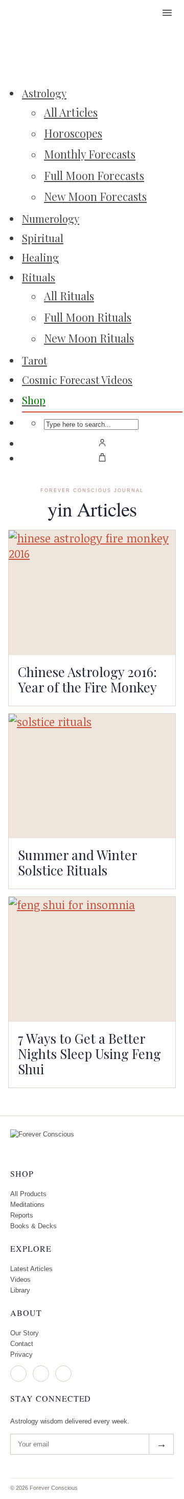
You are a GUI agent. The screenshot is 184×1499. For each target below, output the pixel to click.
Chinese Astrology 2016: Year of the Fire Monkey (87, 679)
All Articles (71, 112)
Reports (21, 1215)
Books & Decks (33, 1226)
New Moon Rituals (89, 338)
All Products (28, 1194)
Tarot (34, 360)
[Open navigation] (167, 12)
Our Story (24, 1333)
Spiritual (42, 238)
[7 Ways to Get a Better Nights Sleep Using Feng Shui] (92, 959)
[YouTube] (63, 1373)
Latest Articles (31, 1269)
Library (20, 1290)
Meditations (27, 1204)
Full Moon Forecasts (94, 175)
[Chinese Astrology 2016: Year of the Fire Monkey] (92, 592)
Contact (21, 1344)
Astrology (44, 93)
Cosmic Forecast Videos (77, 379)
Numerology (50, 218)
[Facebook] (41, 1373)
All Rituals (69, 296)
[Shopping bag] (102, 457)
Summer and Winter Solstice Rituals (77, 862)
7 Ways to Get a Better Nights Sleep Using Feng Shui (89, 1053)
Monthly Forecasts (89, 154)
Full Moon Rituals (87, 317)
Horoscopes (73, 133)
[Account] (102, 442)
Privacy (21, 1354)
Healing (40, 257)
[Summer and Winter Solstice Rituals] (92, 776)
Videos (20, 1279)
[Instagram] (18, 1373)
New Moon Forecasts (95, 196)
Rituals (38, 277)
